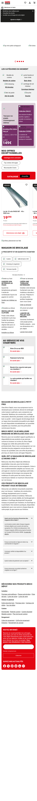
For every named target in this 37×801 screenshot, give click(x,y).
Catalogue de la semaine (12, 158)
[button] (15, 61)
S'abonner (18, 655)
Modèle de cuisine (9, 81)
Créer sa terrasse (25, 305)
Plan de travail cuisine (20, 614)
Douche (27, 96)
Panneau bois (20, 603)
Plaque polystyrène (24, 594)
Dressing (4, 623)
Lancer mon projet (26, 332)
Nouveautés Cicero (10, 168)
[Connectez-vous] (30, 3)
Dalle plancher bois (8, 603)
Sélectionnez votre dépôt (13, 233)
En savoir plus (18, 30)
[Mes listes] (25, 3)
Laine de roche (12, 596)
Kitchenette (5, 612)
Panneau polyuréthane (9, 594)
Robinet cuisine (15, 612)
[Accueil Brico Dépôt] (7, 2)
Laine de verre (23, 596)
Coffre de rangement (22, 620)
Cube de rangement (8, 620)
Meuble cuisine (7, 614)
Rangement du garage (16, 623)
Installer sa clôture (8, 332)
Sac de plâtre (10, 605)
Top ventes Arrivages (11, 163)
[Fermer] (33, 11)
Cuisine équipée (27, 612)
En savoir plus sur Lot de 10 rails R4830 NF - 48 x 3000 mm (15, 209)
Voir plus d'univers (17, 275)
